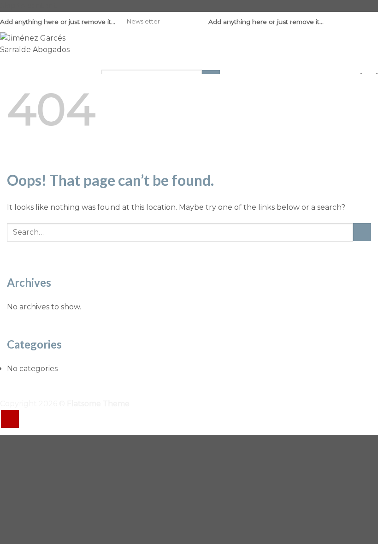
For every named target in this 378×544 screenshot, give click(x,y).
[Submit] (362, 232)
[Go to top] (10, 419)
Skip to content (28, 5)
